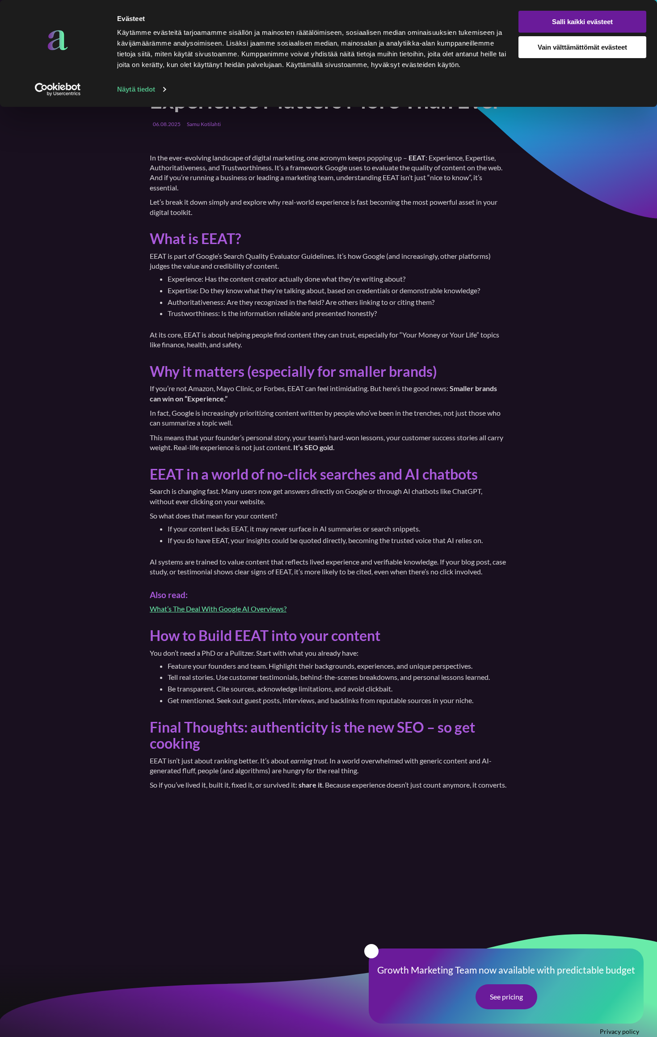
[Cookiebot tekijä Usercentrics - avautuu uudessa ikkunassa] (58, 89)
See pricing (506, 996)
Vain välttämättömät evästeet (582, 47)
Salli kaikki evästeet (582, 21)
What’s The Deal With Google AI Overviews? (218, 608)
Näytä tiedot (136, 89)
